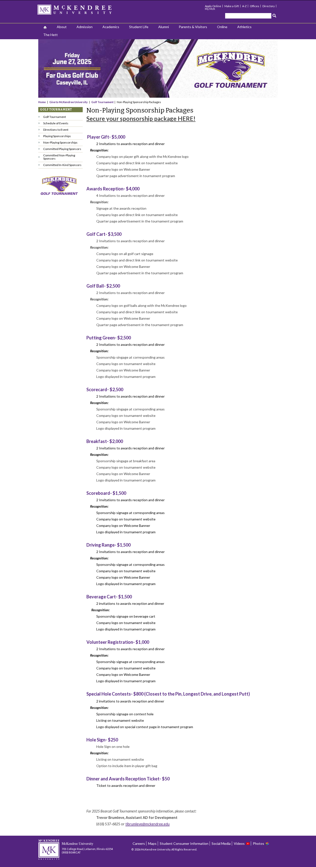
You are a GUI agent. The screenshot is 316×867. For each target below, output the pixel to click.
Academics (110, 27)
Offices (254, 6)
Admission (85, 27)
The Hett (50, 35)
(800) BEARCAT (71, 852)
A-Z (244, 6)
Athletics (244, 27)
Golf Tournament (102, 102)
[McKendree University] (81, 11)
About (62, 27)
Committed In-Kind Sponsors (62, 164)
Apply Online (213, 6)
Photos (258, 843)
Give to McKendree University (68, 102)
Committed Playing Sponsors (62, 148)
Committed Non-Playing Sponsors (59, 157)
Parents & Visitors (193, 27)
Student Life (138, 27)
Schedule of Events (55, 123)
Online (222, 27)
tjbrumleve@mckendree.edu (147, 824)
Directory (268, 6)
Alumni (163, 27)
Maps (152, 843)
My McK (210, 8)
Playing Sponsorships (57, 136)
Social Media (221, 843)
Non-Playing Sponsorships (60, 142)
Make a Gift (231, 6)
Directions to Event (55, 129)
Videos (239, 843)
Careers (139, 843)
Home (42, 102)
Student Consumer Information (184, 843)
